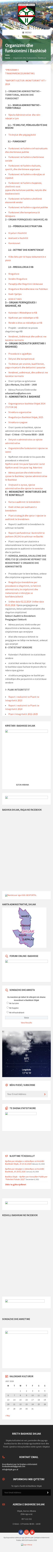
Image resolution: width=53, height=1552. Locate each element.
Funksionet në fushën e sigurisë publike (28, 207)
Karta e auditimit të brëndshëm (24, 501)
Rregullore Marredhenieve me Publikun (28, 288)
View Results (26, 1022)
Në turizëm (14, 1003)
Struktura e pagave (17, 422)
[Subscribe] (45, 1094)
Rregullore (13, 273)
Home (7, 58)
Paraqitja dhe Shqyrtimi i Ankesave (25, 283)
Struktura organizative (19, 412)
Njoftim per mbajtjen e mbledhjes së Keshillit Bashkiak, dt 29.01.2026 (24, 1170)
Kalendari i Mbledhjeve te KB (22, 312)
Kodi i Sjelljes (15, 294)
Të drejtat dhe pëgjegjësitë (22, 134)
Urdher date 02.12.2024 (20, 601)
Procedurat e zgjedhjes (20, 353)
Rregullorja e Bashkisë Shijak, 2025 (25, 417)
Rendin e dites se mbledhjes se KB (25, 322)
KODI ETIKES (15, 299)
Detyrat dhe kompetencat (21, 358)
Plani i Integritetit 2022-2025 (23, 714)
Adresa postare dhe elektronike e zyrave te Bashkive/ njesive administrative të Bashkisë (26, 476)
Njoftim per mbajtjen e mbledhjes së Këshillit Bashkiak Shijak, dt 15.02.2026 (24, 1162)
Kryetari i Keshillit (17, 233)
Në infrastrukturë (16, 1012)
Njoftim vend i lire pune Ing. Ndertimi (23, 467)
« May (7, 1415)
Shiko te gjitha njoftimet (15, 1184)
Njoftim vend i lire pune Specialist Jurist (25, 463)
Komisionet (14, 243)
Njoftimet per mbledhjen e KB (23, 317)
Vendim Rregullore (17, 278)
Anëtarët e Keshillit (18, 238)
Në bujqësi (14, 1008)
